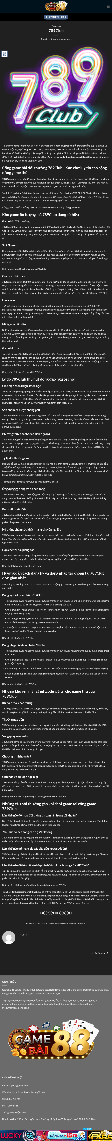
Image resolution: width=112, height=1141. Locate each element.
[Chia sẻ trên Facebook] (48, 913)
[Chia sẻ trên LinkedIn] (69, 913)
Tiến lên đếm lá (97, 953)
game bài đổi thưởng (74, 145)
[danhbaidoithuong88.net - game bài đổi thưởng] (56, 6)
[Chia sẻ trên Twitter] (53, 913)
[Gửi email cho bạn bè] (58, 913)
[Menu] (108, 6)
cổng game (56, 26)
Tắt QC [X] (87, 1129)
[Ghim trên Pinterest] (64, 913)
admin (69, 39)
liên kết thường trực (77, 923)
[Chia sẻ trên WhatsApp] (42, 913)
